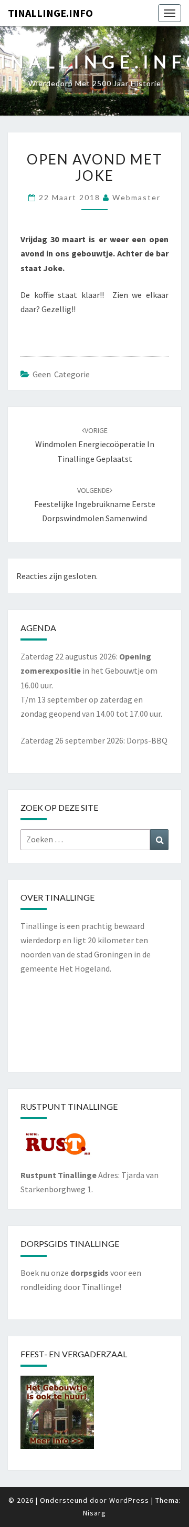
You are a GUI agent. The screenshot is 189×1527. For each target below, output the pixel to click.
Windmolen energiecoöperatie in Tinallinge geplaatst (94, 444)
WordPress (129, 1500)
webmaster (136, 197)
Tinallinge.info (50, 12)
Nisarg (94, 1513)
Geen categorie (61, 374)
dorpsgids (89, 1272)
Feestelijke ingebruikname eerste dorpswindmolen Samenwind (94, 504)
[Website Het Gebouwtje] (57, 1415)
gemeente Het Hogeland (65, 968)
